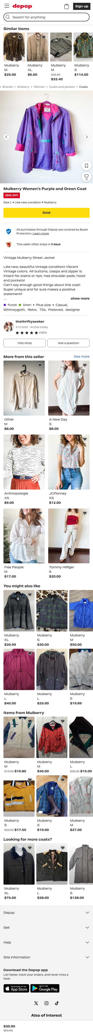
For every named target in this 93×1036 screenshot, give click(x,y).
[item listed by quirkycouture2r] (19, 610)
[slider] (46, 137)
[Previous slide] (6, 136)
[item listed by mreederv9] (19, 737)
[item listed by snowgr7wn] (51, 796)
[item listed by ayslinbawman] (19, 669)
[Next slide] (86, 136)
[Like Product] (20, 37)
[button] (53, 332)
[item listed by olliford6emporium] (19, 796)
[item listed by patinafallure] (51, 864)
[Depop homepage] (22, 6)
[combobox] (46, 17)
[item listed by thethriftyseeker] (24, 388)
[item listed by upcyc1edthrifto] (51, 737)
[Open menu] (6, 6)
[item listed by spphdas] (51, 610)
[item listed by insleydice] (51, 669)
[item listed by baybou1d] (19, 864)
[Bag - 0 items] (66, 6)
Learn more (41, 233)
